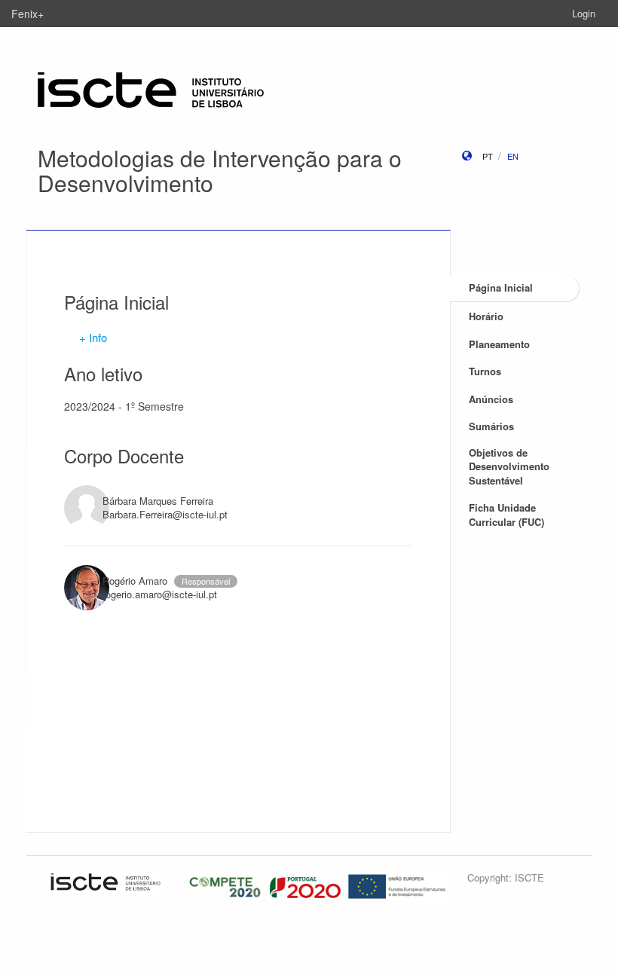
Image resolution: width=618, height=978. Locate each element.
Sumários (491, 426)
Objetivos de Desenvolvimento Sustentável (509, 466)
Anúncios (491, 399)
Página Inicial (501, 287)
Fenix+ (27, 13)
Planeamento (499, 344)
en (513, 156)
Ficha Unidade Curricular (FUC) (506, 514)
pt (487, 156)
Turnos (485, 371)
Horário (486, 316)
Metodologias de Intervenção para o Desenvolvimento (220, 170)
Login (583, 13)
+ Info (93, 337)
